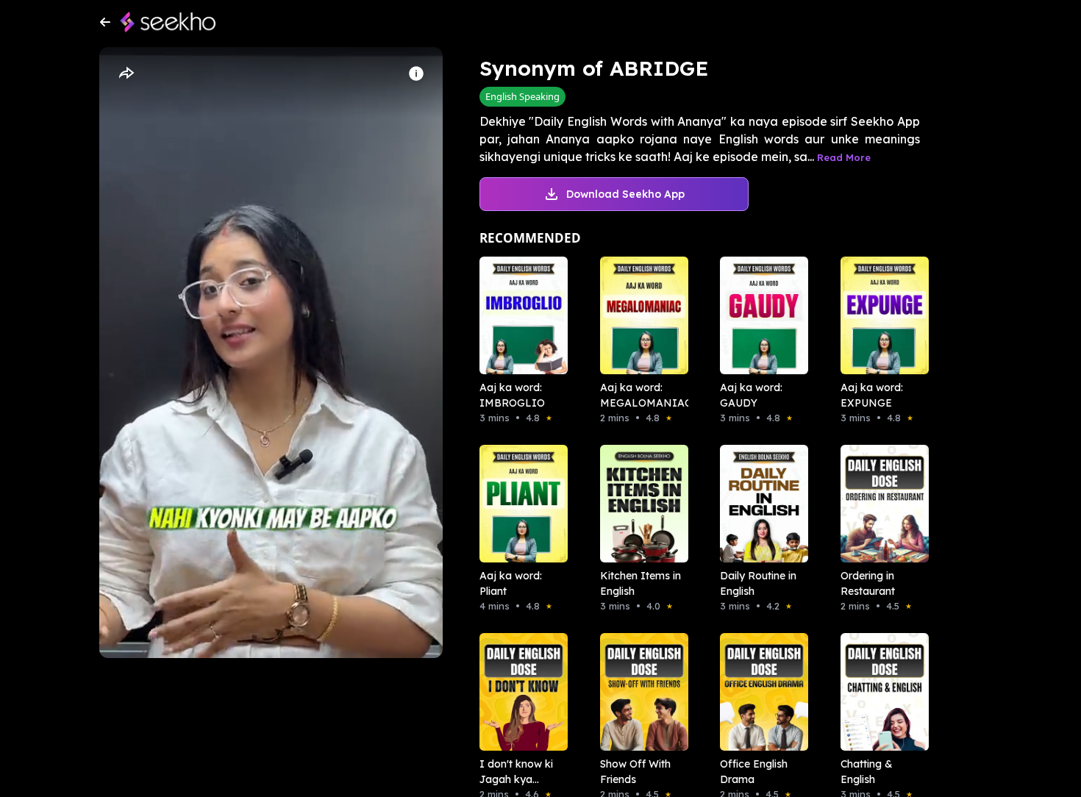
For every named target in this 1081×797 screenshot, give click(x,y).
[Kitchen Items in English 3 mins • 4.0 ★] (639, 503)
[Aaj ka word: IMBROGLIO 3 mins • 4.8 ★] (519, 315)
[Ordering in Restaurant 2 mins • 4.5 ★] (880, 503)
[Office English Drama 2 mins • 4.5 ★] (759, 692)
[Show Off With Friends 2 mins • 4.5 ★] (639, 692)
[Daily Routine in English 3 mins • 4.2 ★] (759, 503)
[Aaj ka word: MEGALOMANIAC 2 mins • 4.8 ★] (639, 315)
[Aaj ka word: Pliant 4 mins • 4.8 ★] (519, 503)
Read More (844, 157)
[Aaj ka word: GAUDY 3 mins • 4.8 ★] (759, 315)
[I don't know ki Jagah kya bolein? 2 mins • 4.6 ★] (519, 692)
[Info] (416, 73)
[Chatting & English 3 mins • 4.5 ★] (880, 692)
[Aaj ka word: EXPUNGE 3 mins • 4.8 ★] (880, 315)
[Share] (125, 73)
